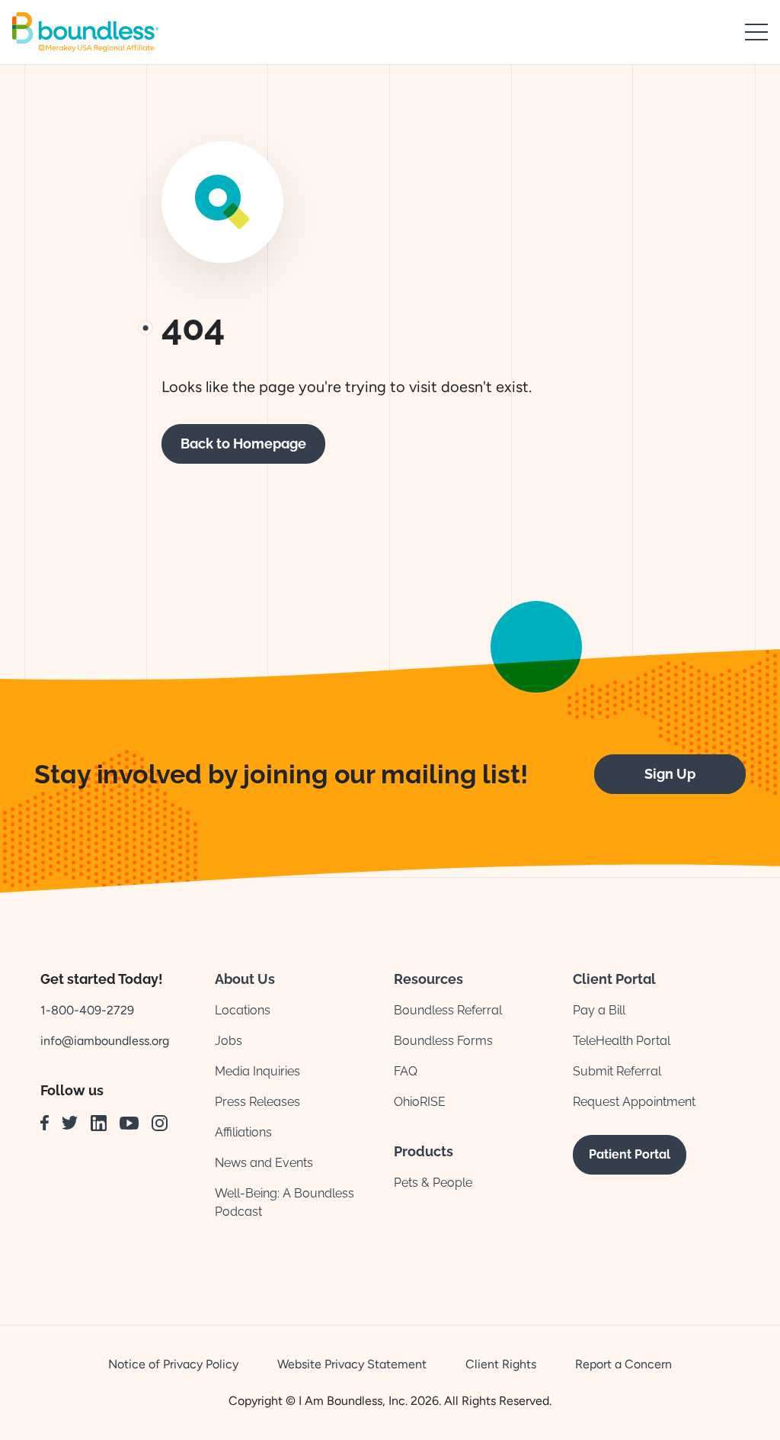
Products (423, 1151)
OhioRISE (420, 1101)
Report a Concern (623, 1364)
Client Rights (500, 1364)
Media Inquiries (257, 1071)
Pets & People (433, 1182)
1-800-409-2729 (87, 1010)
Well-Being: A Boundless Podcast (284, 1202)
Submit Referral (617, 1071)
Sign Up (669, 774)
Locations (242, 1010)
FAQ (405, 1071)
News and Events (264, 1163)
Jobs (228, 1040)
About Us (245, 979)
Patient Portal (629, 1154)
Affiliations (243, 1132)
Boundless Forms (443, 1040)
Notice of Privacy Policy (173, 1364)
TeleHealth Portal (621, 1040)
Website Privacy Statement (352, 1364)
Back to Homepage (243, 444)
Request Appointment (634, 1101)
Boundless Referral (448, 1010)
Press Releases (257, 1101)
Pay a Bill (599, 1010)
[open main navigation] (756, 32)
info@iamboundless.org (104, 1040)
